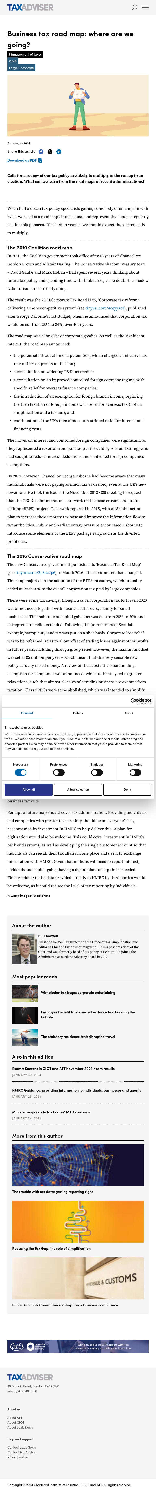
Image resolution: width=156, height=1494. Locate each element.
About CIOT (15, 1422)
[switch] (59, 772)
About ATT (14, 1417)
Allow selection (78, 789)
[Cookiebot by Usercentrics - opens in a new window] (133, 701)
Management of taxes (25, 54)
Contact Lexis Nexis (21, 1447)
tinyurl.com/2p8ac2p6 (35, 572)
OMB (13, 61)
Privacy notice (17, 1457)
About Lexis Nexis (20, 1427)
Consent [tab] (27, 713)
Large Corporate (21, 67)
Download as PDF (22, 160)
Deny (127, 789)
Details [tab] (78, 713)
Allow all (29, 789)
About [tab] (129, 713)
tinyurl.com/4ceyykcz (104, 308)
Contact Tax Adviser (22, 1452)
